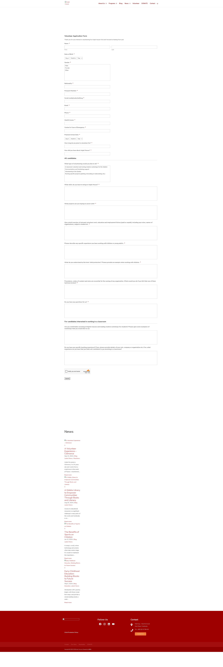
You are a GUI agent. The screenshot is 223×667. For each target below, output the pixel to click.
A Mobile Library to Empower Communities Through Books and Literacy (72, 495)
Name (67, 44)
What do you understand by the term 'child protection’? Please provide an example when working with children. (102, 262)
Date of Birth (69, 54)
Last (113, 50)
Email (67, 105)
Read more (68, 475)
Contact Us (140, 634)
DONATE (145, 3)
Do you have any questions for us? (76, 302)
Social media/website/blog (74, 98)
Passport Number (71, 91)
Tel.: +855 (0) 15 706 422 (142, 629)
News (126, 3)
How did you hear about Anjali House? (77, 150)
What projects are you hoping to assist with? (80, 204)
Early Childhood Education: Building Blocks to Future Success (72, 576)
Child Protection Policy (71, 632)
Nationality (68, 83)
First (66, 50)
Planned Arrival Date (72, 135)
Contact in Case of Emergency (75, 127)
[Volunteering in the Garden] (87, 171)
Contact (152, 3)
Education (67, 586)
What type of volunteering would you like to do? (81, 164)
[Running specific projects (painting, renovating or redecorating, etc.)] (87, 174)
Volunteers (76, 458)
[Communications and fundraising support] (87, 169)
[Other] (87, 70)
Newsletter (82, 644)
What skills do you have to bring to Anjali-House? (81, 185)
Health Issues (69, 120)
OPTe (90, 649)
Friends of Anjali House (111, 410)
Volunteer (135, 3)
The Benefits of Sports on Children (71, 534)
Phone (67, 113)
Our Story (73, 644)
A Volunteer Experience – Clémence (70, 451)
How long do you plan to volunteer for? (78, 143)
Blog (120, 3)
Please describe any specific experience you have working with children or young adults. (94, 243)
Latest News (68, 458)
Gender (67, 62)
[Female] (87, 68)
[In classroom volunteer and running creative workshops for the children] (87, 167)
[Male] (87, 66)
